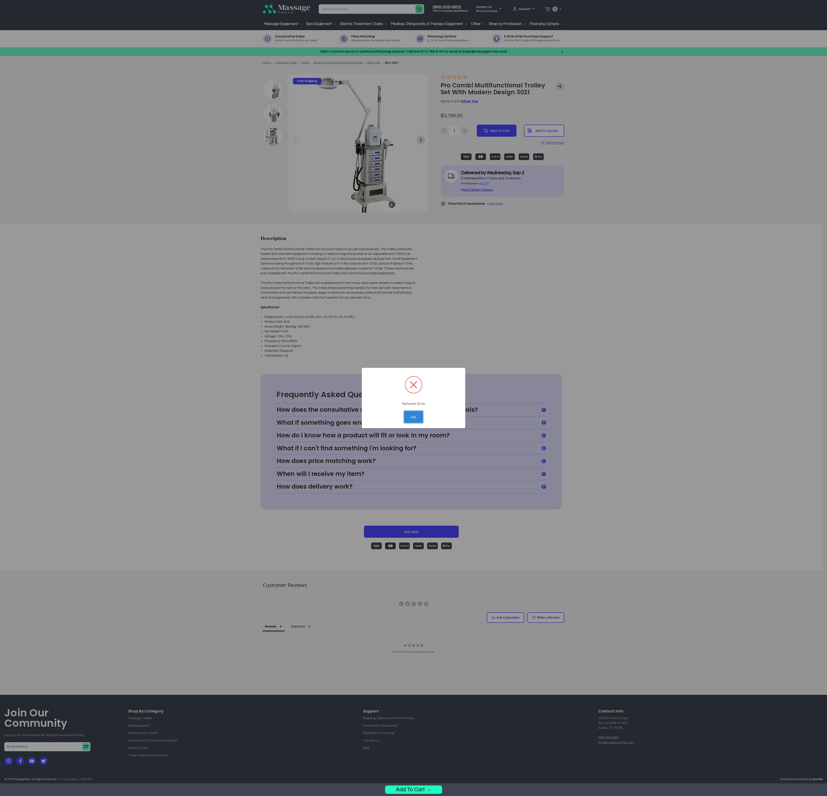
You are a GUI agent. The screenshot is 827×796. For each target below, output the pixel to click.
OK (413, 417)
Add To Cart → (413, 789)
